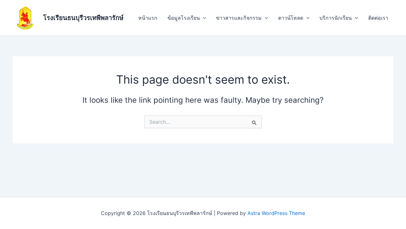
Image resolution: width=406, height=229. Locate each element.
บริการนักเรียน (335, 18)
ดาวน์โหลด (290, 18)
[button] (203, 18)
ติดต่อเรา (378, 18)
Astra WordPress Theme (276, 213)
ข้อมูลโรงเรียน (183, 18)
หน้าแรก (147, 18)
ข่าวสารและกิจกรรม (239, 18)
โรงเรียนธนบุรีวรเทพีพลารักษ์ (83, 18)
